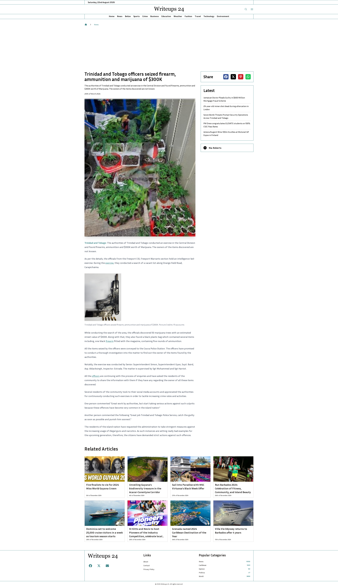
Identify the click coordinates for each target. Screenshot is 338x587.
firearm (110, 341)
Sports (136, 16)
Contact (146, 565)
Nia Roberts (215, 147)
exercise (109, 262)
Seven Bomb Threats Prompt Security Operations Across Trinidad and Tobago (225, 116)
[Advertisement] (169, 48)
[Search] (246, 9)
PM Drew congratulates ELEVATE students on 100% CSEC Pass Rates (226, 125)
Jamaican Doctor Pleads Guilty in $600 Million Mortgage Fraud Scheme (224, 99)
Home (111, 16)
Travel (198, 16)
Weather (178, 16)
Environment (223, 16)
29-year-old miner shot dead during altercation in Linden (226, 108)
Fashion (188, 16)
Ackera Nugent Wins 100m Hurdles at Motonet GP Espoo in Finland (226, 133)
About (145, 561)
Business (154, 16)
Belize (128, 16)
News (119, 16)
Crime (145, 16)
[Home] (85, 24)
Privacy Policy (148, 569)
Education (166, 16)
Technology (208, 16)
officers (96, 375)
